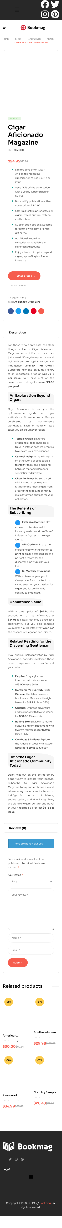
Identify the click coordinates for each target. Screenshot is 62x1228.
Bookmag (45, 1203)
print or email (23, 553)
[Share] (27, 1219)
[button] (16, 10)
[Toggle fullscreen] (16, 1219)
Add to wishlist (19, 285)
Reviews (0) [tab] (17, 828)
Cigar (31, 301)
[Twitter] (55, 4)
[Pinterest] (55, 14)
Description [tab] (17, 332)
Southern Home (45, 1032)
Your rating (15, 874)
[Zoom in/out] (5, 1219)
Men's (50, 39)
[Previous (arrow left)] (5, 1225)
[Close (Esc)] (39, 1219)
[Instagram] (45, 14)
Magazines (34, 39)
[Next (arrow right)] (16, 1225)
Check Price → (26, 275)
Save (37, 301)
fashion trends (24, 464)
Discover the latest (26, 694)
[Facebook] (45, 4)
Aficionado (20, 301)
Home (5, 39)
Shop (18, 39)
